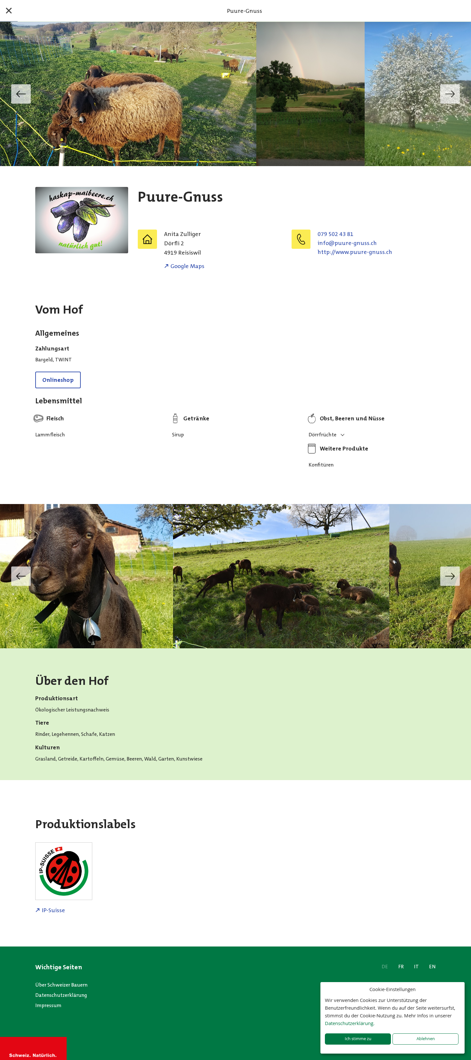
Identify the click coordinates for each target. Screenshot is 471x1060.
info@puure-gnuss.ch (347, 243)
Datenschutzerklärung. (350, 1023)
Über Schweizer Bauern (61, 984)
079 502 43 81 (335, 234)
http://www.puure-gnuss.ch (355, 252)
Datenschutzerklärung (61, 995)
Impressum (48, 1005)
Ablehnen (426, 1038)
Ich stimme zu (358, 1038)
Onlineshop (58, 380)
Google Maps (187, 266)
